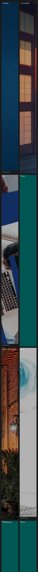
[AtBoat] (28, 260)
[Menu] (36, 2)
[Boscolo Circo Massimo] (9, 433)
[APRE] (9, 260)
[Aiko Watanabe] (28, 87)
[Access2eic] (9, 87)
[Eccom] (28, 433)
